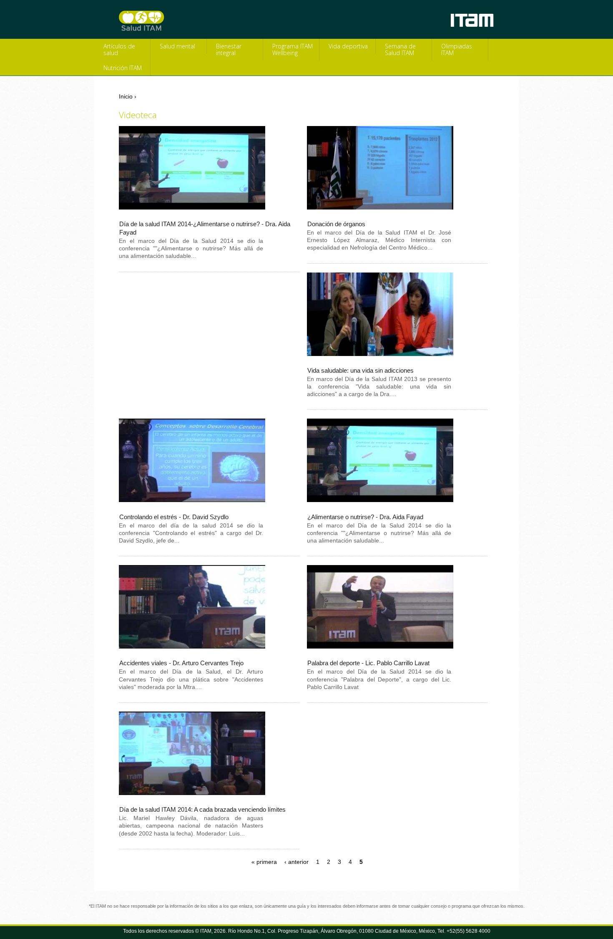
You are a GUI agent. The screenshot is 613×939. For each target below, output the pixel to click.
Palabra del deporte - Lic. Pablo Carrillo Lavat (368, 662)
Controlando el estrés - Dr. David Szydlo (174, 516)
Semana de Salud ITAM (400, 49)
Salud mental (177, 46)
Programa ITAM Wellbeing (292, 49)
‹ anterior (296, 861)
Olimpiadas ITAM (456, 49)
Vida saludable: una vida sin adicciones (360, 370)
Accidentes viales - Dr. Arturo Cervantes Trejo (181, 662)
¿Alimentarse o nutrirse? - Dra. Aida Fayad (365, 516)
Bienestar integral (228, 49)
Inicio (126, 96)
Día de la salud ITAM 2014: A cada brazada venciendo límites (202, 809)
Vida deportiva (348, 46)
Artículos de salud (119, 49)
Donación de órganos (336, 223)
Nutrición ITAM (122, 68)
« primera (264, 861)
